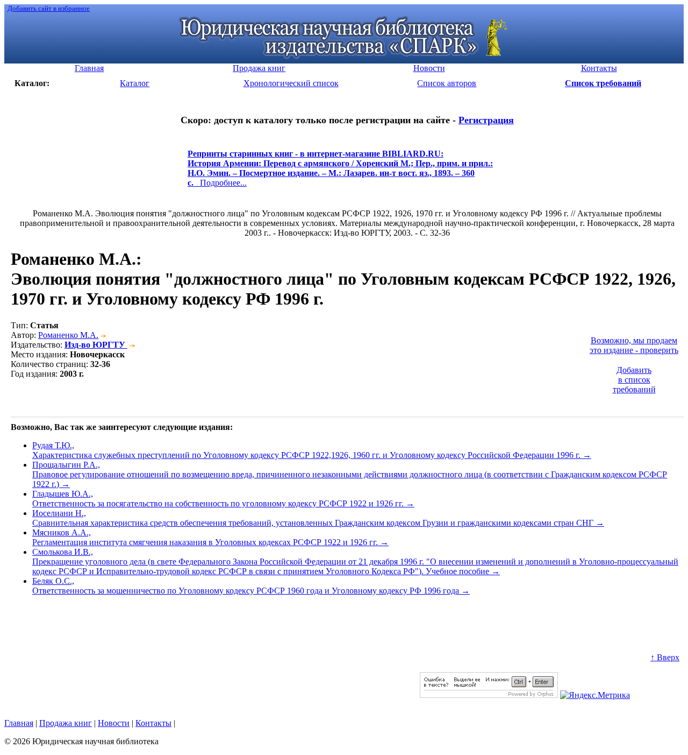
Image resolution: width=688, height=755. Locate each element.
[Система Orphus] (489, 695)
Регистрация (486, 120)
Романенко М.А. (68, 335)
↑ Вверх (664, 657)
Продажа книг (65, 723)
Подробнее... (340, 173)
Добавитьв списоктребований (634, 379)
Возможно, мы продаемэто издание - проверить (634, 345)
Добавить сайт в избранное (49, 8)
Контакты (153, 723)
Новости (114, 723)
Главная (18, 723)
